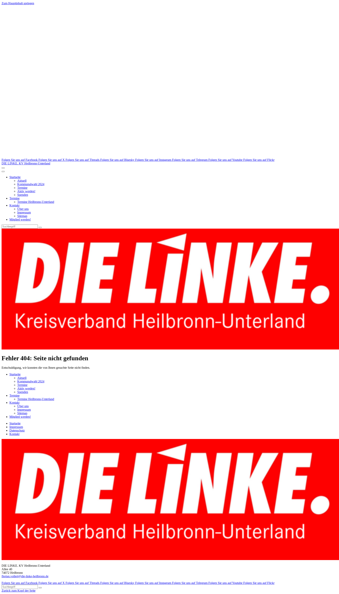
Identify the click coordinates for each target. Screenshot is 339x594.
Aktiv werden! (26, 191)
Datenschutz (17, 430)
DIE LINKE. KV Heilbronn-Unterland (26, 163)
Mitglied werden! (20, 219)
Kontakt (14, 205)
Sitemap (22, 216)
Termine (22, 187)
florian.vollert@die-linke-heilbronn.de (25, 576)
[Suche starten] (40, 227)
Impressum (24, 212)
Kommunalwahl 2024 (30, 184)
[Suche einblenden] (3, 168)
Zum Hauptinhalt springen (18, 3)
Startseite (15, 177)
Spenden (22, 194)
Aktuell (21, 180)
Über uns (23, 209)
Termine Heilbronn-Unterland (35, 201)
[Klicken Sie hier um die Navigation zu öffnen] (3, 171)
